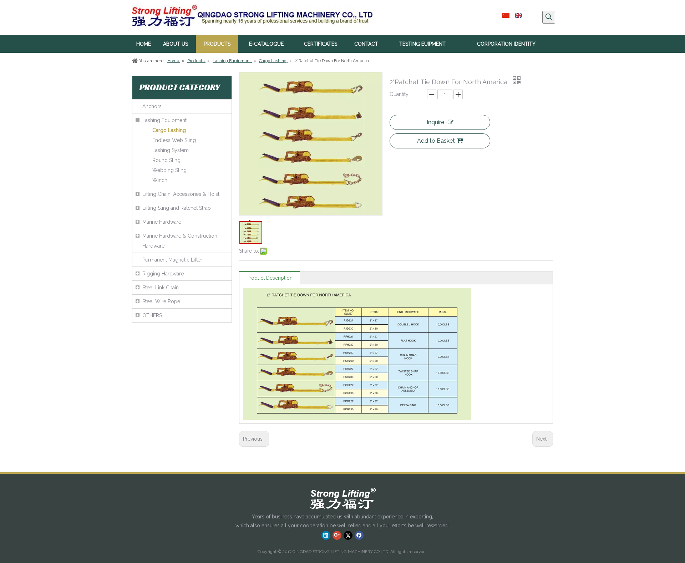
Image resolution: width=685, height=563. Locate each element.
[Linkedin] (325, 535)
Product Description (270, 278)
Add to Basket (436, 140)
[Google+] (337, 535)
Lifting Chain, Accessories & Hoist (180, 194)
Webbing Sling (169, 170)
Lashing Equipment (164, 120)
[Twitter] (348, 535)
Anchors (152, 106)
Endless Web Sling (174, 140)
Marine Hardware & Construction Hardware (179, 241)
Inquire (435, 122)
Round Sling (166, 160)
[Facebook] (359, 535)
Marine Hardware (161, 222)
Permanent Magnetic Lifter (172, 260)
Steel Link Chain (160, 287)
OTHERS (152, 315)
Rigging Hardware (163, 274)
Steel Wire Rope (161, 301)
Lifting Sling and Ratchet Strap (176, 208)
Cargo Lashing (169, 130)
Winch (159, 180)
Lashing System (170, 150)
